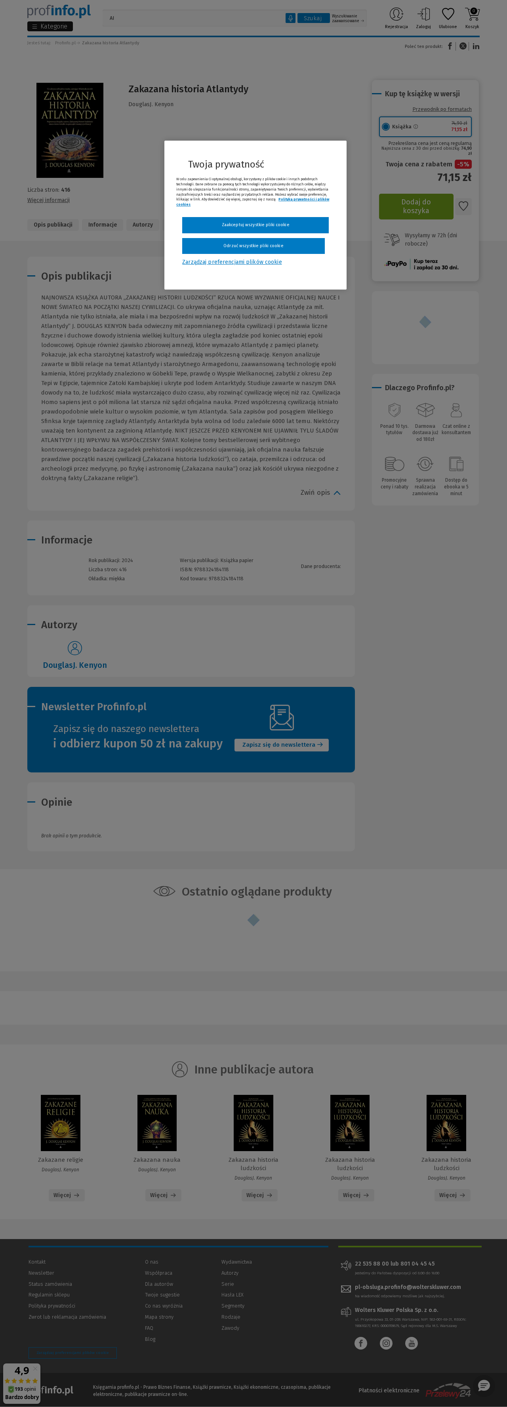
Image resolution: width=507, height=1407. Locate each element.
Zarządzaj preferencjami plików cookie (232, 262)
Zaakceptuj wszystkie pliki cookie (256, 224)
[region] (255, 215)
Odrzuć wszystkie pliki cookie (253, 245)
